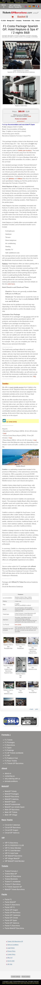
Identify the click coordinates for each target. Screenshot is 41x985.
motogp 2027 (11, 20)
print (36, 709)
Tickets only (10, 2)
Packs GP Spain (11, 920)
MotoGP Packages (12, 794)
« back (31, 709)
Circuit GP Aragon (11, 830)
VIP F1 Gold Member (12, 851)
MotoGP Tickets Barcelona (15, 889)
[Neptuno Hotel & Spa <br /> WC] (21, 672)
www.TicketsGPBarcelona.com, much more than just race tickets (20, 983)
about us (8, 773)
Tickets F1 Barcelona (12, 884)
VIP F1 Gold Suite (11, 853)
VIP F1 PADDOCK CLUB (14, 845)
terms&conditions (11, 781)
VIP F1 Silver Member (13, 848)
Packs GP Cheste (11, 918)
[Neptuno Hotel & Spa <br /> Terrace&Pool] (33, 687)
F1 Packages (10, 742)
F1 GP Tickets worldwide (14, 753)
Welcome (2, 2)
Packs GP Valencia (12, 923)
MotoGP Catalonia (12, 799)
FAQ (33, 20)
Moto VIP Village (11, 815)
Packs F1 (8, 899)
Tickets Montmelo (11, 879)
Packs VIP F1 (10, 907)
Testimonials (26, 20)
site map (9, 964)
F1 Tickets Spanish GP (13, 887)
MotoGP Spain (10, 802)
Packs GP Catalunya (12, 915)
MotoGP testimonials (12, 804)
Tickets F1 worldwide (12, 881)
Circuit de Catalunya (12, 825)
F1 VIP (7, 755)
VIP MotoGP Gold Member (14, 861)
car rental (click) (11, 422)
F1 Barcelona (10, 745)
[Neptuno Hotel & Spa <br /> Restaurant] (21, 643)
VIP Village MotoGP (12, 858)
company (19, 20)
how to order (11, 961)
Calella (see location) (25, 150)
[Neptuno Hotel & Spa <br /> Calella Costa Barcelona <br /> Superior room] (33, 644)
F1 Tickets (8, 740)
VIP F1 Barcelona (11, 843)
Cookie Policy (11, 954)
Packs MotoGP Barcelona (14, 928)
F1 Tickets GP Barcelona (14, 763)
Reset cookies (26, 976)
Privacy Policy (11, 951)
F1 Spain (8, 748)
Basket (21, 16)
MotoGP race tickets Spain (14, 807)
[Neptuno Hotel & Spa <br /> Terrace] (21, 687)
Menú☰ (4, 6)
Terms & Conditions (13, 944)
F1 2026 (3, 20)
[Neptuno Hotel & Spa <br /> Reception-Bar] (9, 643)
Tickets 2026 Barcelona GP (15, 941)
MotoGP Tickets (11, 791)
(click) (29, 116)
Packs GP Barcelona (12, 912)
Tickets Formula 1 (11, 871)
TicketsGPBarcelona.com (20, 981)
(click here (11, 284)
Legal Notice (11, 948)
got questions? (21, 121)
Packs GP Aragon (11, 910)
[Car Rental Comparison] (4, 422)
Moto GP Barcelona (12, 810)
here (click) (18, 624)
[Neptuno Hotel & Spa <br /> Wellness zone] (33, 664)
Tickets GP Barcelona (13, 876)
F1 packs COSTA (17, 37)
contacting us (10, 776)
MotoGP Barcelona (12, 796)
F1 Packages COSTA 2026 (31, 37)
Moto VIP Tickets (11, 812)
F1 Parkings (9, 750)
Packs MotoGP (10, 902)
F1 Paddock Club (11, 758)
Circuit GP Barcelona (12, 827)
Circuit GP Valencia (12, 833)
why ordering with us (12, 779)
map (4, 433)
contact (37, 20)
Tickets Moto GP (11, 874)
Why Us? (10, 957)
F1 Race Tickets (11, 761)
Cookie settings (15, 976)
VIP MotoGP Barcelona (13, 856)
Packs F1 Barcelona (12, 905)
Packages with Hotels (21, 2)
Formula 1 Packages (20, 35)
